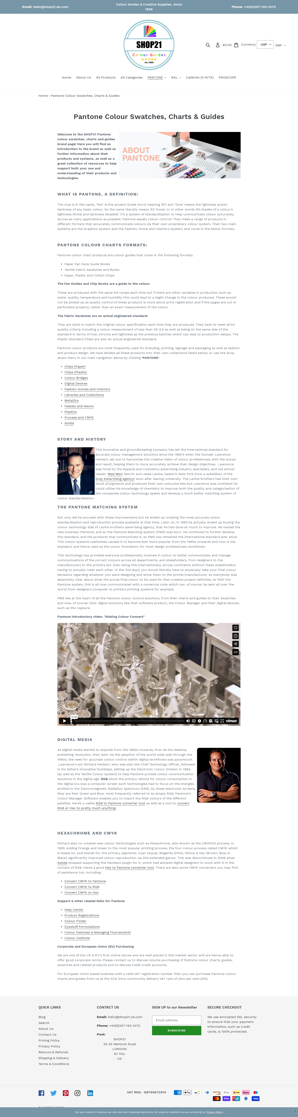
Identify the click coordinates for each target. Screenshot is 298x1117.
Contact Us (47, 1034)
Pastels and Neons (79, 406)
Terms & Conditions (54, 1064)
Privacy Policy (49, 1046)
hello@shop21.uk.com (50, 7)
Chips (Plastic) (75, 372)
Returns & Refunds (53, 1052)
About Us (46, 1029)
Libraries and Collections (84, 395)
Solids (69, 423)
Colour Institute (77, 938)
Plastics (70, 412)
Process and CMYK (79, 417)
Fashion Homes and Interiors (87, 389)
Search (44, 1023)
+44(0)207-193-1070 (259, 7)
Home (43, 96)
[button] (296, 1111)
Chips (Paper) (75, 366)
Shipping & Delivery (54, 1058)
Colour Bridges (76, 378)
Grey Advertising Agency (114, 479)
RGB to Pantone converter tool (120, 803)
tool (150, 867)
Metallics (71, 400)
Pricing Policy (49, 1040)
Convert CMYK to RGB (81, 887)
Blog (42, 1017)
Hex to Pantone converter (125, 867)
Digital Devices (75, 383)
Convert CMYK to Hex (81, 892)
